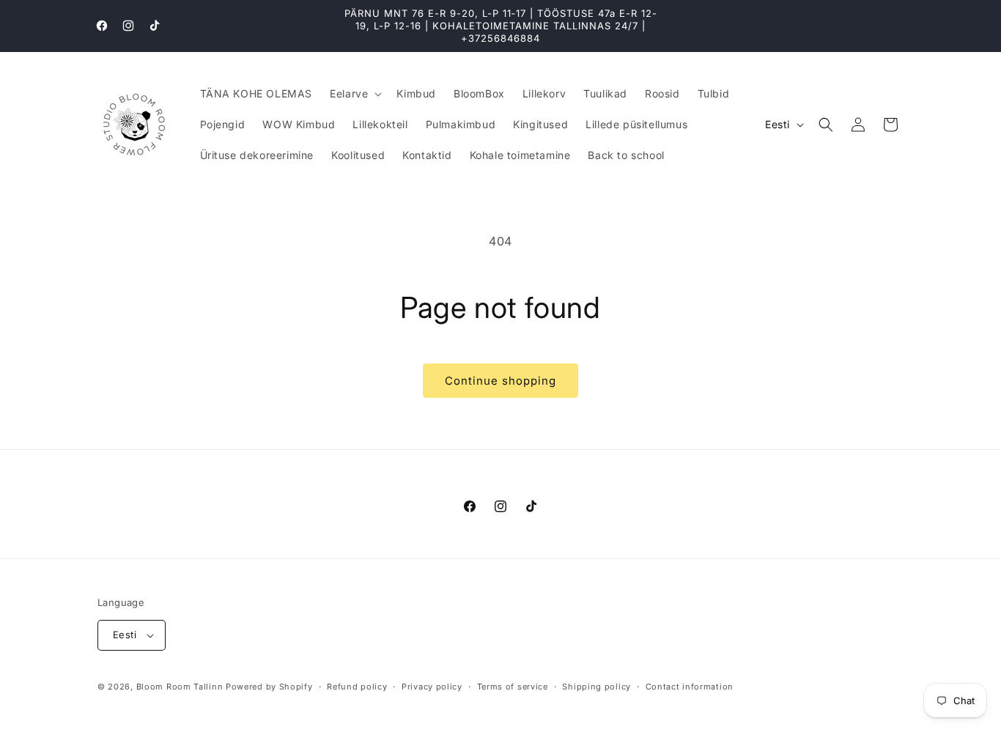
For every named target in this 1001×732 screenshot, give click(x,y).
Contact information (690, 686)
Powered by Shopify (269, 686)
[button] (354, 93)
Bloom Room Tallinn (180, 686)
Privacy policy (432, 686)
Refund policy (357, 686)
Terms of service (512, 686)
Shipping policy (596, 686)
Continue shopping (500, 381)
